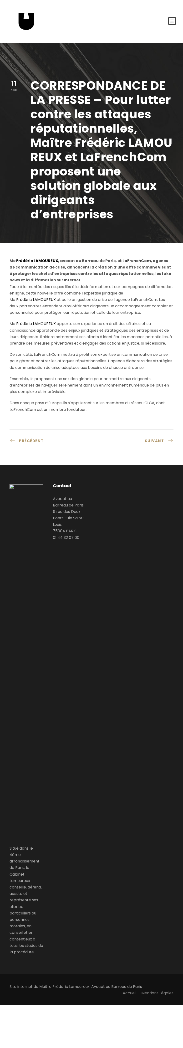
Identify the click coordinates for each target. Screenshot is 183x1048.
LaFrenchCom (136, 260)
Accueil (129, 993)
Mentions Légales (157, 993)
